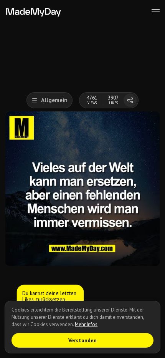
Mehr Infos (86, 324)
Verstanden (82, 340)
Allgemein (54, 100)
